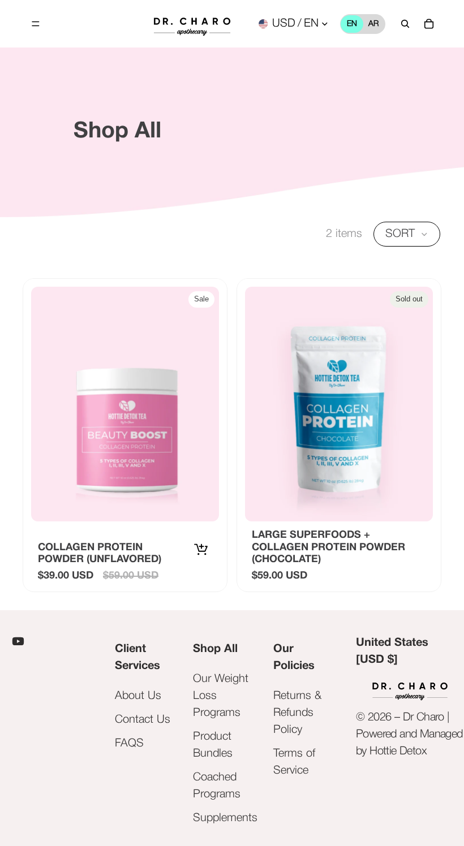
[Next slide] (416, 403)
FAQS (129, 744)
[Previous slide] (262, 403)
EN (352, 24)
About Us (138, 696)
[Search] (405, 23)
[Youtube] (18, 641)
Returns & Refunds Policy (297, 713)
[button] (406, 234)
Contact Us (142, 720)
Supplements (225, 818)
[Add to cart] (203, 548)
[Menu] (36, 24)
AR (373, 24)
